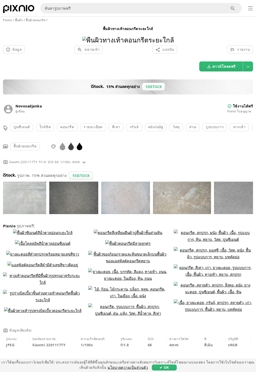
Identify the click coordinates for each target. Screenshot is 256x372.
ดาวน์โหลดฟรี (224, 66)
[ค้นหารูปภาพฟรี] (233, 8)
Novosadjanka (29, 106)
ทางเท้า (239, 126)
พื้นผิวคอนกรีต (25, 146)
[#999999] (62, 146)
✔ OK (164, 367)
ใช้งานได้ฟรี (243, 106)
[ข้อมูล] (84, 162)
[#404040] (71, 146)
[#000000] (79, 146)
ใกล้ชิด (45, 126)
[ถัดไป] (168, 33)
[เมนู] (250, 8)
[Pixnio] (18, 10)
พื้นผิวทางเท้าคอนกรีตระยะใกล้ (128, 28)
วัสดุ (176, 126)
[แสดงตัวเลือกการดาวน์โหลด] (248, 66)
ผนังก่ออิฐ (156, 126)
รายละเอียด (93, 126)
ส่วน (192, 126)
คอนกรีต (67, 126)
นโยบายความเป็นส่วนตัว (128, 367)
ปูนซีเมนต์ (22, 126)
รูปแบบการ (215, 126)
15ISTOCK (81, 175)
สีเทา (116, 126)
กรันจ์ (134, 126)
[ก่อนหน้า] (88, 33)
